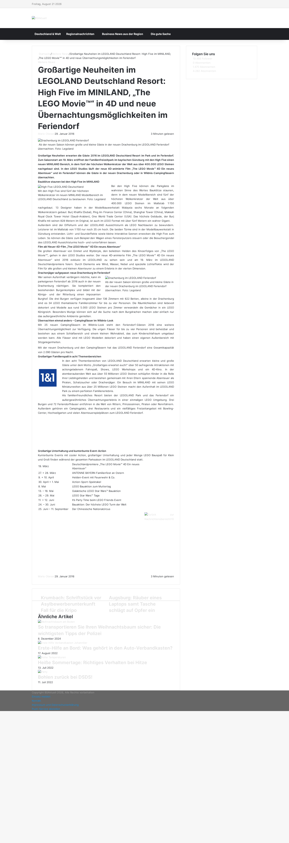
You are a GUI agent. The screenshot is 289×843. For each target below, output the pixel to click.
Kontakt (36, 700)
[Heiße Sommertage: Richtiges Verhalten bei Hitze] (52, 657)
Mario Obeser (46, 133)
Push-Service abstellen (46, 708)
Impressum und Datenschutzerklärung (55, 704)
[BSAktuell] (39, 18)
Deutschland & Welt (48, 34)
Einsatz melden (41, 696)
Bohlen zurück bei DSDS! (65, 677)
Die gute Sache (161, 34)
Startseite (44, 53)
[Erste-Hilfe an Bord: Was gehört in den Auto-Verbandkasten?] (62, 642)
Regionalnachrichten (80, 34)
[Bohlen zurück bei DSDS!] (42, 671)
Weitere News (60, 53)
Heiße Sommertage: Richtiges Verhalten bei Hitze (92, 662)
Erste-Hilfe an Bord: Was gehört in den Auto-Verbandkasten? (105, 648)
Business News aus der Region (122, 34)
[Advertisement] (99, 433)
